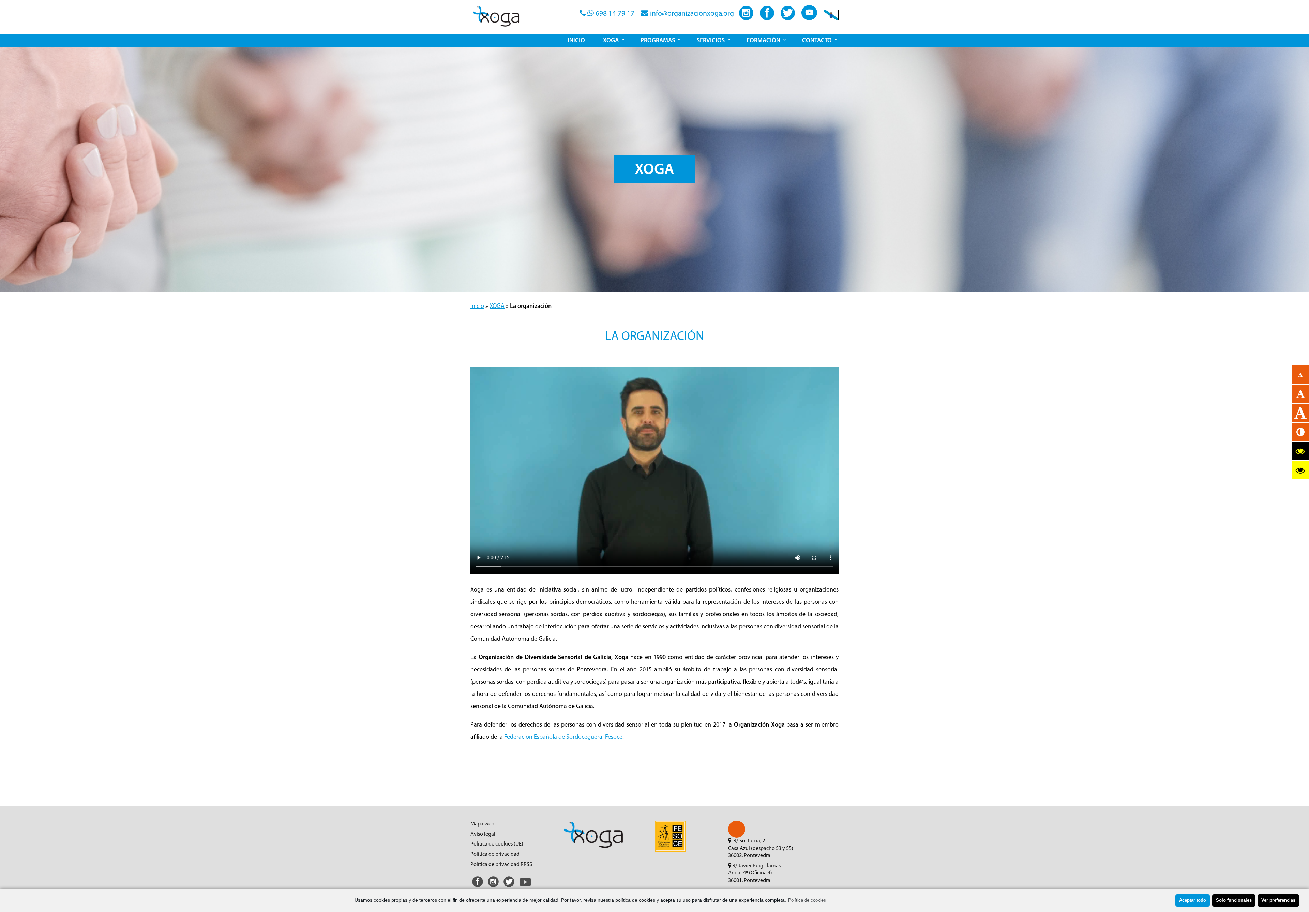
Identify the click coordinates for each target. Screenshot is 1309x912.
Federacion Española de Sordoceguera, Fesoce (563, 737)
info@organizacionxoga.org (691, 13)
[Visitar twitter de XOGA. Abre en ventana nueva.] (509, 887)
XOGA (497, 306)
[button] (736, 829)
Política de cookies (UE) (496, 844)
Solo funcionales (1234, 900)
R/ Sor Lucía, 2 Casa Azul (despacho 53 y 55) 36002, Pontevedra (760, 848)
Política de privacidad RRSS (501, 864)
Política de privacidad (495, 854)
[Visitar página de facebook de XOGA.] (767, 18)
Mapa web (482, 824)
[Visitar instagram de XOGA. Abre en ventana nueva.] (493, 887)
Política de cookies (807, 900)
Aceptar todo (1192, 900)
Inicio (477, 306)
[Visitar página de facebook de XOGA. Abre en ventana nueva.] (477, 887)
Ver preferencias (1278, 900)
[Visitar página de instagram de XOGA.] (746, 18)
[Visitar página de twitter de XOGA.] (788, 18)
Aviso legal (482, 834)
